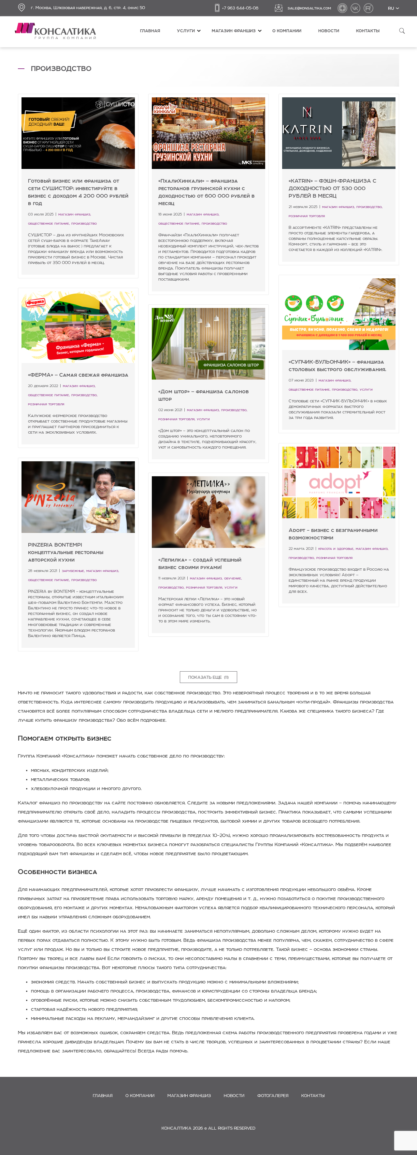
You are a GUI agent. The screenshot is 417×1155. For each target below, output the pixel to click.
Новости (328, 31)
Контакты (368, 31)
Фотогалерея (272, 1095)
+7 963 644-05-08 (240, 8)
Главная (150, 31)
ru (392, 8)
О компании (286, 31)
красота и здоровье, (336, 548)
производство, (369, 207)
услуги (366, 389)
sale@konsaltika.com (309, 8)
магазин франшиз (234, 31)
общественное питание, (49, 223)
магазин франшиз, (74, 214)
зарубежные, (73, 571)
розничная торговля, (176, 419)
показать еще (208, 677)
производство (84, 223)
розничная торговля (307, 216)
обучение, (233, 578)
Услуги (186, 31)
